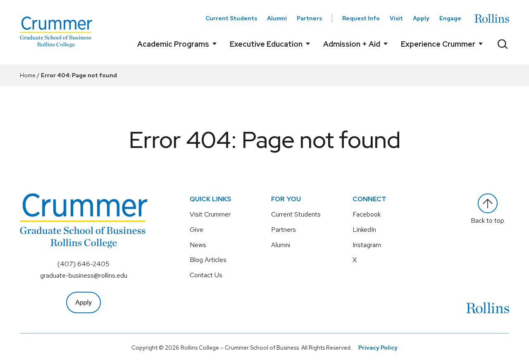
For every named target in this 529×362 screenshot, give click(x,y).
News (198, 245)
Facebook (367, 214)
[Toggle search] (502, 43)
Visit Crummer (210, 214)
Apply (421, 18)
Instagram (367, 245)
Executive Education (266, 44)
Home (28, 75)
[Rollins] (491, 18)
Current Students (231, 18)
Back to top (487, 220)
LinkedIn (364, 229)
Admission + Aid (351, 44)
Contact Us (206, 275)
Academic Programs (173, 44)
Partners (309, 18)
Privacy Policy (378, 347)
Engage (450, 18)
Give (196, 229)
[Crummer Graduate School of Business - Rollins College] (56, 32)
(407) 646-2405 (83, 264)
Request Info (361, 18)
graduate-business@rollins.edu (83, 275)
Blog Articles (208, 259)
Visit (396, 18)
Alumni (277, 18)
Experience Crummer (438, 44)
